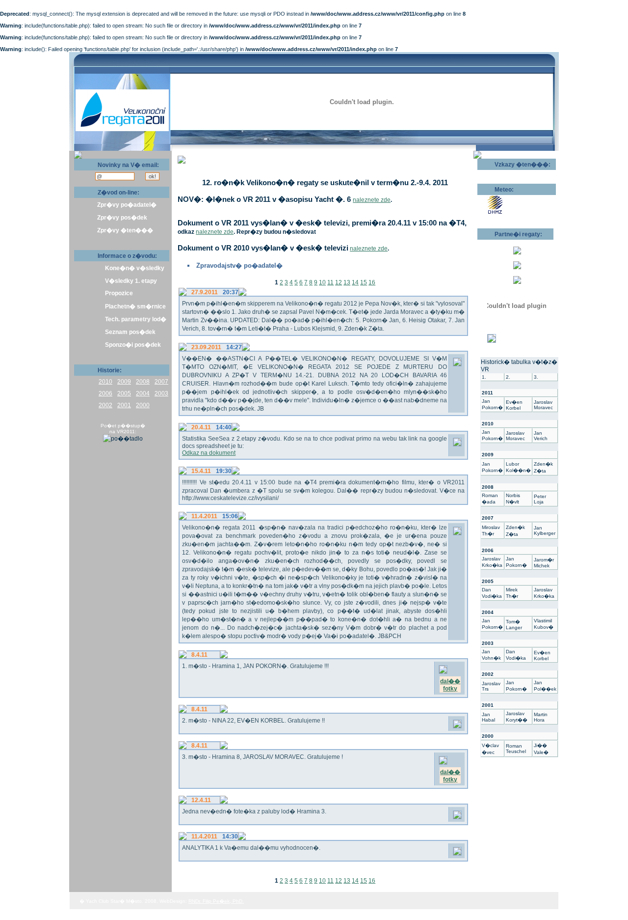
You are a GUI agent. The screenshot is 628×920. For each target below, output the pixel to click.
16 (371, 282)
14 (355, 282)
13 (346, 282)
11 (330, 282)
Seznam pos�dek (130, 332)
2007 (161, 381)
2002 (105, 405)
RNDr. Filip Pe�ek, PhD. (216, 901)
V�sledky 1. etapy (131, 281)
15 (363, 282)
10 (322, 282)
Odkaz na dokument (209, 452)
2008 (143, 381)
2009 (124, 381)
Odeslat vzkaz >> (509, 173)
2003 (161, 393)
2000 (143, 405)
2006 (105, 393)
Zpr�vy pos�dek (122, 217)
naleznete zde (372, 199)
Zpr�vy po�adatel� (127, 204)
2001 (124, 405)
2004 (143, 393)
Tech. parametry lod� (135, 319)
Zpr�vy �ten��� (125, 230)
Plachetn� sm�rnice (135, 306)
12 (338, 282)
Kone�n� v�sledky (134, 268)
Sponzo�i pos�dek (133, 344)
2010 (105, 381)
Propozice (119, 293)
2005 (124, 393)
